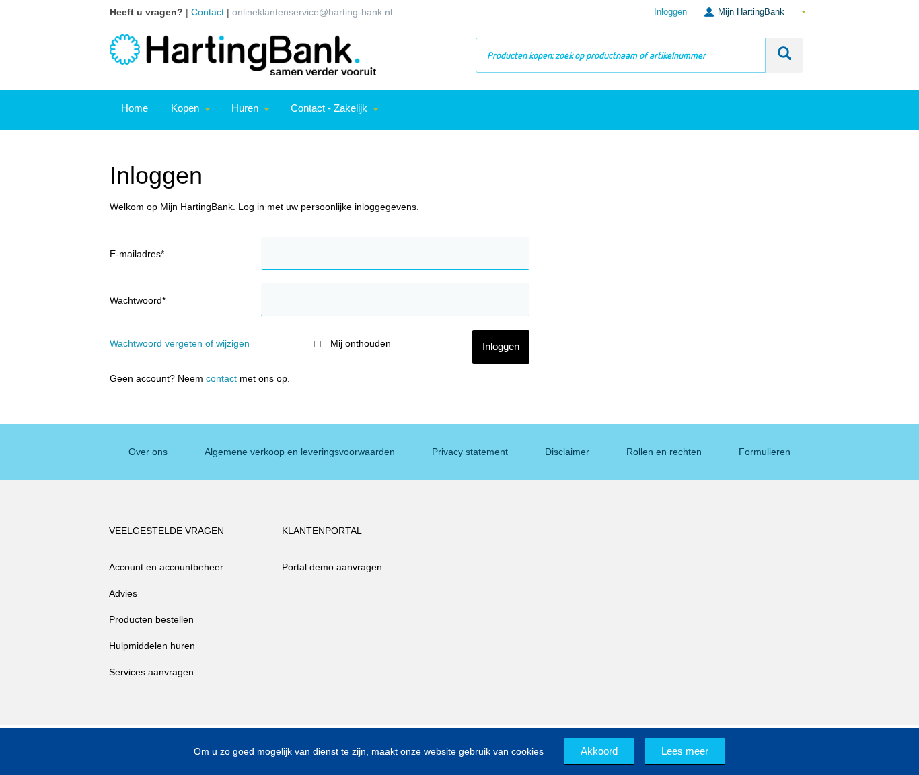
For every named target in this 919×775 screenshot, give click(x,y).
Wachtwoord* (138, 300)
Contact (221, 378)
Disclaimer (567, 451)
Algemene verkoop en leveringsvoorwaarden (300, 451)
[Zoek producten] (784, 55)
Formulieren (765, 451)
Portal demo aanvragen (332, 567)
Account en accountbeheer (166, 567)
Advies (123, 593)
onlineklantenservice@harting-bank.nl (312, 12)
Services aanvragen (151, 672)
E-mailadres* (137, 253)
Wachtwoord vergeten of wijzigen (180, 343)
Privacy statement (470, 451)
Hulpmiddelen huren (152, 645)
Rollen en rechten (664, 451)
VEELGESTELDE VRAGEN (166, 530)
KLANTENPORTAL (322, 530)
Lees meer (684, 751)
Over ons (148, 451)
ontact (211, 12)
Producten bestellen (151, 619)
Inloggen (670, 12)
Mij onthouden (360, 343)
